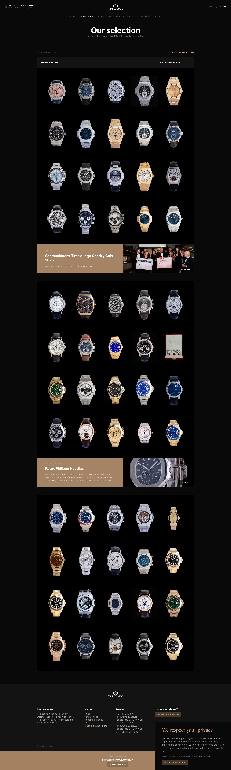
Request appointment (168, 714)
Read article (185, 269)
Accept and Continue (175, 762)
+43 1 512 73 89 (124, 713)
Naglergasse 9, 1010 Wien (129, 719)
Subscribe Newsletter (117, 764)
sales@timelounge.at (126, 716)
